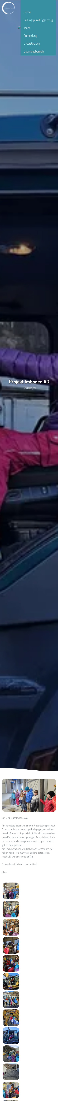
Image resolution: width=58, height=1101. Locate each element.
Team (27, 28)
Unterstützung (32, 43)
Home (27, 12)
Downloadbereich (34, 51)
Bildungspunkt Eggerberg (38, 20)
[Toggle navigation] (19, 27)
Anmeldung (30, 35)
